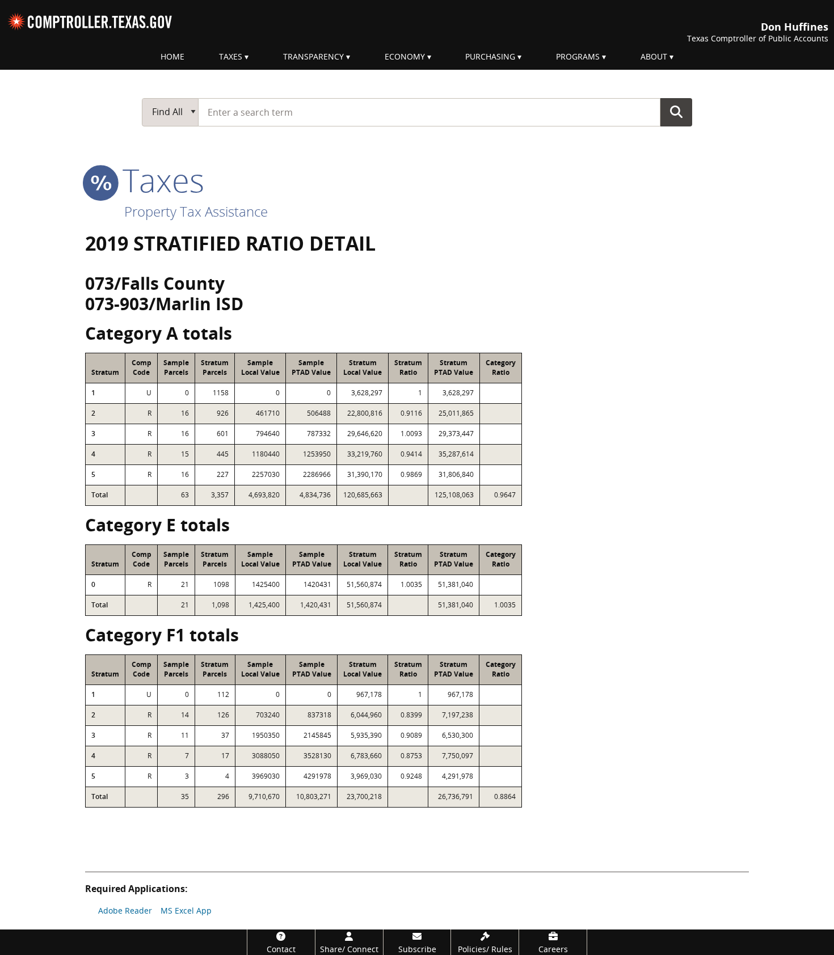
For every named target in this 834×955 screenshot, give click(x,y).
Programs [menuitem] (578, 56)
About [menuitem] (654, 56)
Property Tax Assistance (196, 211)
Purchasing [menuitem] (490, 56)
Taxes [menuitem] (230, 56)
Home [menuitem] (172, 56)
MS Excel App (186, 910)
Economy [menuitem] (405, 56)
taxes (159, 179)
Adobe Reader (125, 910)
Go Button (676, 111)
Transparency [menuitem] (313, 56)
